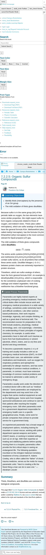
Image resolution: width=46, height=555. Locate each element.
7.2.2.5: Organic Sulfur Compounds (24, 490)
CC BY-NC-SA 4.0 (13, 492)
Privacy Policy (35, 542)
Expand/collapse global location (44, 171)
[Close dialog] (1, 154)
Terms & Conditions (7, 544)
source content (30, 495)
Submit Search (6, 46)
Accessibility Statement (23, 544)
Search (4, 552)
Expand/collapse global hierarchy (3, 171)
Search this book (5, 39)
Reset (3, 61)
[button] (7, 133)
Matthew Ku (18, 495)
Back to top (5, 503)
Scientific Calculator (11, 117)
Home (11, 171)
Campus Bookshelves (27, 171)
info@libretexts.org (24, 547)
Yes (5, 521)
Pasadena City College (16, 190)
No (13, 521)
